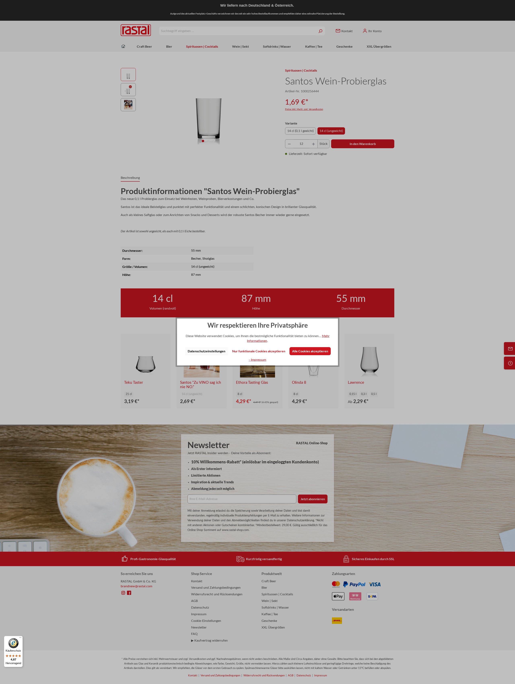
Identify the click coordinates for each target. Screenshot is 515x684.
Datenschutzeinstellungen (206, 351)
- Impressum (257, 359)
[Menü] (20, 638)
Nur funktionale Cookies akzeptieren (258, 351)
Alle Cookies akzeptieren (310, 351)
